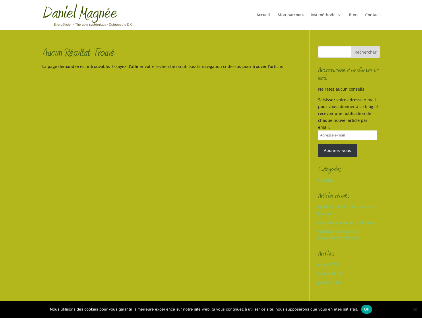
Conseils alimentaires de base (347, 222)
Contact (372, 15)
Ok (366, 309)
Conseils (326, 180)
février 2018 (329, 273)
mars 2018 (328, 264)
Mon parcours (291, 15)
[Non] (415, 309)
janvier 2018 (330, 282)
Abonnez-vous (337, 150)
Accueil (263, 15)
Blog (353, 15)
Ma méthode (323, 15)
